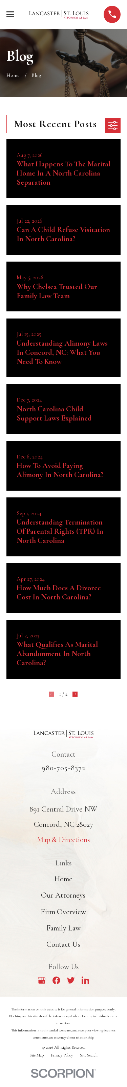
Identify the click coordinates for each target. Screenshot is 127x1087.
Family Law (63, 927)
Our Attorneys (63, 895)
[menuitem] (36, 1055)
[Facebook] (56, 980)
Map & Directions (63, 839)
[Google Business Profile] (42, 980)
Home (63, 878)
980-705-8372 (64, 767)
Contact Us (63, 944)
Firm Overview (63, 911)
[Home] (58, 14)
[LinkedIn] (85, 980)
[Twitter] (71, 980)
